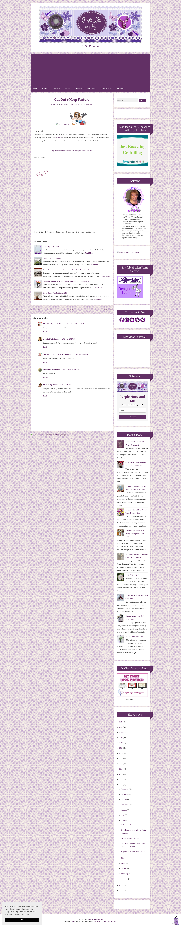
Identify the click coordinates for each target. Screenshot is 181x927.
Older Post (108, 310)
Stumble (80, 232)
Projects (78, 89)
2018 (121, 764)
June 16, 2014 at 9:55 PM (65, 339)
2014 (121, 784)
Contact (57, 89)
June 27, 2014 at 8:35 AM (62, 385)
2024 (121, 732)
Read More (89, 253)
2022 (121, 743)
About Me (45, 89)
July (123, 815)
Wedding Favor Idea (51, 247)
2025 (121, 727)
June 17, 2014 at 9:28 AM (70, 369)
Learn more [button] (25, 914)
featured (59, 137)
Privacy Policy (106, 89)
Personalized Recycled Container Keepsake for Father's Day (66, 281)
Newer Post (35, 310)
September (125, 805)
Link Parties (91, 89)
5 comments (87, 104)
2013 (121, 885)
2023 (121, 738)
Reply (45, 332)
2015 (121, 779)
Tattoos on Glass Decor (134, 636)
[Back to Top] (176, 921)
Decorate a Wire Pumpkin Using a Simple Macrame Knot (135, 533)
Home (35, 89)
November (125, 794)
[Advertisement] (90, 69)
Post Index (120, 89)
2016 (121, 774)
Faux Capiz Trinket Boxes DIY (55, 293)
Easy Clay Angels (132, 575)
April (123, 863)
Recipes (67, 89)
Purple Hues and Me (96, 919)
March (124, 868)
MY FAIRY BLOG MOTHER (108, 921)
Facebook (50, 232)
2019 (121, 758)
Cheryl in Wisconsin (51, 369)
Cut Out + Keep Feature (71, 99)
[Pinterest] (86, 46)
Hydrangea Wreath (128, 825)
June (123, 820)
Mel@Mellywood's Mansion (54, 324)
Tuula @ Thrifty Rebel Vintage (56, 354)
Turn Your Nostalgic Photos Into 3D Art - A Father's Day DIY (66, 270)
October (124, 799)
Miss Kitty (47, 385)
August (124, 810)
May (123, 858)
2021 (121, 748)
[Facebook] (82, 46)
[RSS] (94, 46)
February (125, 874)
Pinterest (91, 232)
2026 (121, 722)
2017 (121, 769)
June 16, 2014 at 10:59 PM (78, 354)
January (124, 879)
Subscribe (132, 417)
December (125, 789)
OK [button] (22, 920)
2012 (121, 890)
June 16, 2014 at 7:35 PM (76, 324)
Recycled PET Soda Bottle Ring (133, 852)
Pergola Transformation (53, 258)
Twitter (61, 232)
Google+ (70, 232)
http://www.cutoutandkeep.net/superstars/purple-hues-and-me (72, 150)
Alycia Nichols (49, 339)
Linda (73, 921)
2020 (121, 753)
